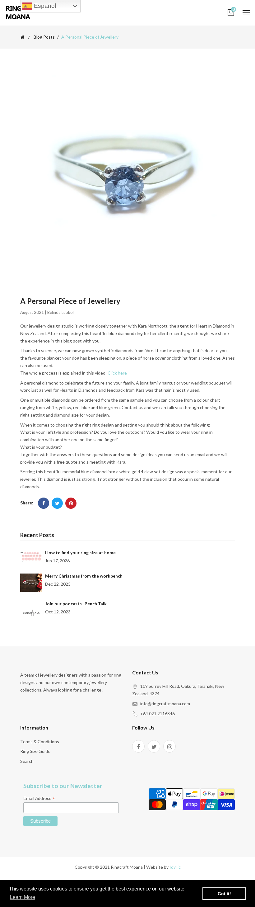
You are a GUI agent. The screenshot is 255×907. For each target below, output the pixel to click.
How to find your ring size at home (80, 552)
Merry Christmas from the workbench (84, 576)
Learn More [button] (22, 897)
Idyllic (175, 867)
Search (27, 761)
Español (44, 5)
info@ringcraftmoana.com (165, 703)
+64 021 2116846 (157, 713)
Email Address (39, 798)
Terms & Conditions (39, 741)
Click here (117, 373)
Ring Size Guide (35, 751)
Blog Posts (44, 37)
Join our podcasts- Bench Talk (76, 603)
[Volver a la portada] (22, 37)
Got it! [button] (224, 893)
